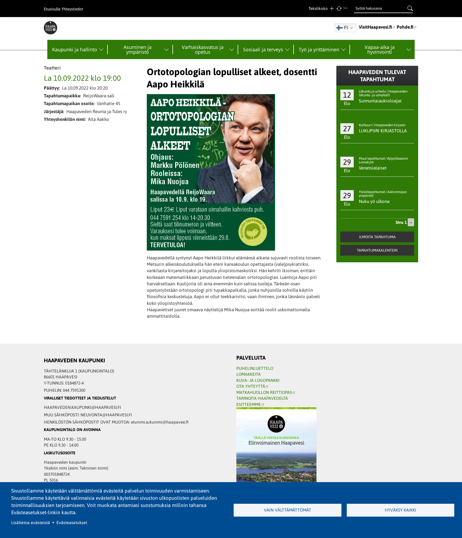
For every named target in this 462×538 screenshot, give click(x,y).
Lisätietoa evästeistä (30, 522)
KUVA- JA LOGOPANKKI (257, 380)
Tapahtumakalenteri (377, 250)
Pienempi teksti (346, 8)
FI (346, 27)
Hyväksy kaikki (400, 510)
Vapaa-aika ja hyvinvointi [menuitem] (380, 49)
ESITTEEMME (248, 404)
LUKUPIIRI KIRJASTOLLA (383, 130)
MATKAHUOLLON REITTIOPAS (264, 392)
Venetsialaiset (373, 168)
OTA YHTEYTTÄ (250, 386)
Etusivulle (52, 9)
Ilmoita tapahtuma (377, 237)
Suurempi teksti (331, 8)
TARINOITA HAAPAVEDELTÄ (262, 398)
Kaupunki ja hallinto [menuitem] (74, 49)
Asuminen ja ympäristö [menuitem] (138, 49)
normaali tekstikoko (339, 8)
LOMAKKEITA (248, 374)
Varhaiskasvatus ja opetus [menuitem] (203, 49)
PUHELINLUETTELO (254, 368)
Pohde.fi (405, 27)
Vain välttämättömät (287, 510)
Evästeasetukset (71, 522)
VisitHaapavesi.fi (375, 27)
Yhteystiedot (72, 9)
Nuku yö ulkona (374, 201)
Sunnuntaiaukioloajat (380, 100)
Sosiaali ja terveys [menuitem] (263, 49)
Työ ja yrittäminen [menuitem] (319, 49)
